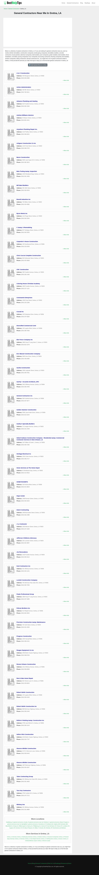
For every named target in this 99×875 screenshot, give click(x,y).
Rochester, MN (64, 824)
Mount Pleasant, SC (29, 828)
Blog (81, 3)
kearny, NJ (29, 826)
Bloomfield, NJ (9, 826)
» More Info (66, 80)
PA (23, 828)
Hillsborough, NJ (23, 826)
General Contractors (73, 3)
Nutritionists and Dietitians (59, 828)
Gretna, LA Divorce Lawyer (44, 840)
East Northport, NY (51, 826)
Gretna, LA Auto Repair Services (32, 838)
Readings (87, 3)
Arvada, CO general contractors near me (33, 822)
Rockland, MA (49, 824)
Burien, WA (42, 828)
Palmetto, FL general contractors (51, 822)
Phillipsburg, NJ (37, 826)
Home (63, 3)
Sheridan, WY (49, 828)
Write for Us (51, 863)
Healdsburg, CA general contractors (14, 822)
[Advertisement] (37, 32)
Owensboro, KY (42, 824)
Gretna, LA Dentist (37, 837)
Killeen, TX (37, 828)
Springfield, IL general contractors (30, 824)
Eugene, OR (12, 828)
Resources (64, 863)
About (93, 3)
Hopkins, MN (57, 824)
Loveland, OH (66, 826)
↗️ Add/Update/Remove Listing (37, 65)
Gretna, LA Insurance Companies (50, 837)
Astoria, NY (44, 826)
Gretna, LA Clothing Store (47, 838)
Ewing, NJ (15, 826)
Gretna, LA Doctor (58, 838)
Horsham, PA (19, 828)
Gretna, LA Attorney (11, 837)
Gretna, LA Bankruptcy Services (24, 837)
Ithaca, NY (59, 826)
